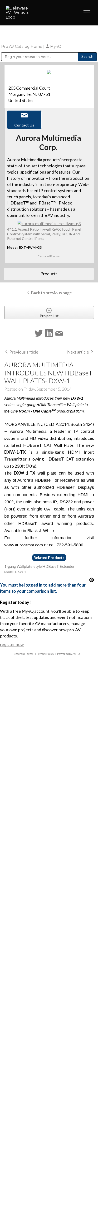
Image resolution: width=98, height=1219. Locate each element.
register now (12, 644)
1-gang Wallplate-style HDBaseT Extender (39, 566)
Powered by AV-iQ (68, 654)
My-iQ (55, 46)
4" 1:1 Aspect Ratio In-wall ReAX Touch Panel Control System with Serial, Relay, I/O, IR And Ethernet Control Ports (44, 233)
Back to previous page (51, 292)
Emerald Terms (24, 654)
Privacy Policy (45, 654)
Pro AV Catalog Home (22, 46)
